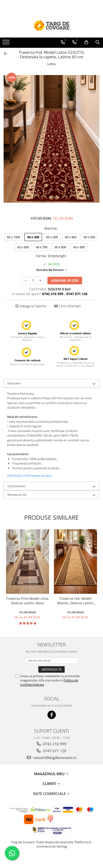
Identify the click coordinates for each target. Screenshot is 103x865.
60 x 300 (52, 237)
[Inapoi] (3, 53)
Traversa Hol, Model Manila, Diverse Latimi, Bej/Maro (75, 600)
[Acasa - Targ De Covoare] (51, 25)
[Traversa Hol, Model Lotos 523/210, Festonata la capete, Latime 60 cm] (51, 138)
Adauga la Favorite (32, 306)
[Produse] (6, 43)
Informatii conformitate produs (29, 475)
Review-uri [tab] (17, 494)
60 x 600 (23, 247)
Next (95, 144)
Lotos (51, 64)
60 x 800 (60, 247)
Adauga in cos (64, 280)
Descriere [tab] (14, 383)
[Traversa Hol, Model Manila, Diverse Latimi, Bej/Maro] (75, 561)
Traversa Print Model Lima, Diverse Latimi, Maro (27, 600)
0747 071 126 (54, 750)
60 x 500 (89, 237)
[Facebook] (51, 715)
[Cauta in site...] (97, 42)
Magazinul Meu (49, 773)
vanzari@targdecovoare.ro (54, 757)
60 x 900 (79, 247)
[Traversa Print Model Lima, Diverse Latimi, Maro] (27, 561)
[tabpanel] (51, 138)
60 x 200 (33, 237)
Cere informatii (69, 306)
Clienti (50, 783)
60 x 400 (70, 237)
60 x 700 (41, 247)
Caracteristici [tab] (16, 486)
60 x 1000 (13, 237)
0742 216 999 (54, 743)
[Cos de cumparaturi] (86, 42)
